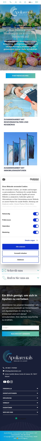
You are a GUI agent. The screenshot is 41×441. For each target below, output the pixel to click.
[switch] (36, 219)
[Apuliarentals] (21, 11)
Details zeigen (30, 240)
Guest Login (16, 2)
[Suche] (21, 2)
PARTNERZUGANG (20, 76)
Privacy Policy (29, 436)
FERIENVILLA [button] (7, 388)
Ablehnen (20, 260)
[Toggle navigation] (36, 2)
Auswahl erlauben (20, 253)
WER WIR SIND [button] (8, 412)
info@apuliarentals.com (4, 2)
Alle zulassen (20, 246)
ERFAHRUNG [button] (7, 398)
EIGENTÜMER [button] (7, 407)
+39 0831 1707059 (11, 2)
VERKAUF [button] (6, 403)
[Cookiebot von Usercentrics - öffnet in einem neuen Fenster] (30, 179)
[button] (20, 270)
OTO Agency (23, 438)
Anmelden (25, 2)
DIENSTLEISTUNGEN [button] (10, 393)
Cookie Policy (19, 436)
